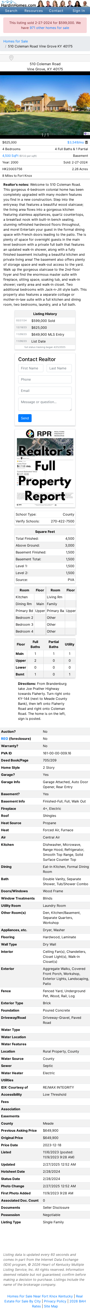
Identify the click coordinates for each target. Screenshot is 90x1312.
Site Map (51, 1306)
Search (11, 11)
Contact (56, 11)
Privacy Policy (55, 1301)
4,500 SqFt (10, 156)
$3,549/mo (76, 142)
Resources (33, 11)
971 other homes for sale (49, 28)
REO (4, 738)
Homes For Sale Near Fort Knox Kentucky (40, 1296)
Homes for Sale (15, 41)
